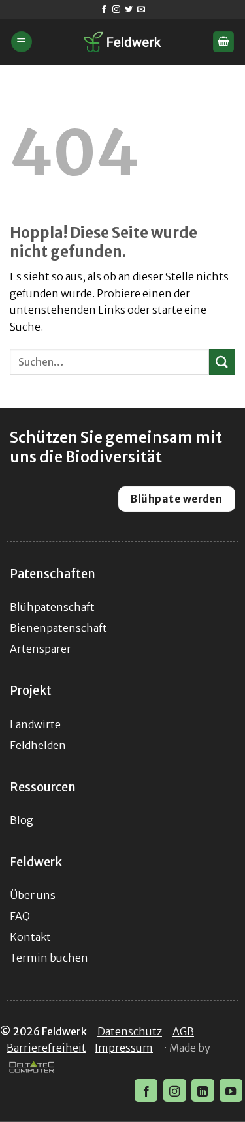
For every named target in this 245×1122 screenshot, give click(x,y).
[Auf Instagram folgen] (116, 9)
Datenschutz (129, 1031)
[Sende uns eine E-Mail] (141, 9)
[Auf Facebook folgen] (104, 9)
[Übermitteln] (222, 362)
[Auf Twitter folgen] (129, 9)
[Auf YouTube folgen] (231, 1090)
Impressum (124, 1047)
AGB (183, 1031)
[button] (21, 42)
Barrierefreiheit (46, 1047)
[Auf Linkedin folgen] (202, 1090)
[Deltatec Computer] (32, 1068)
